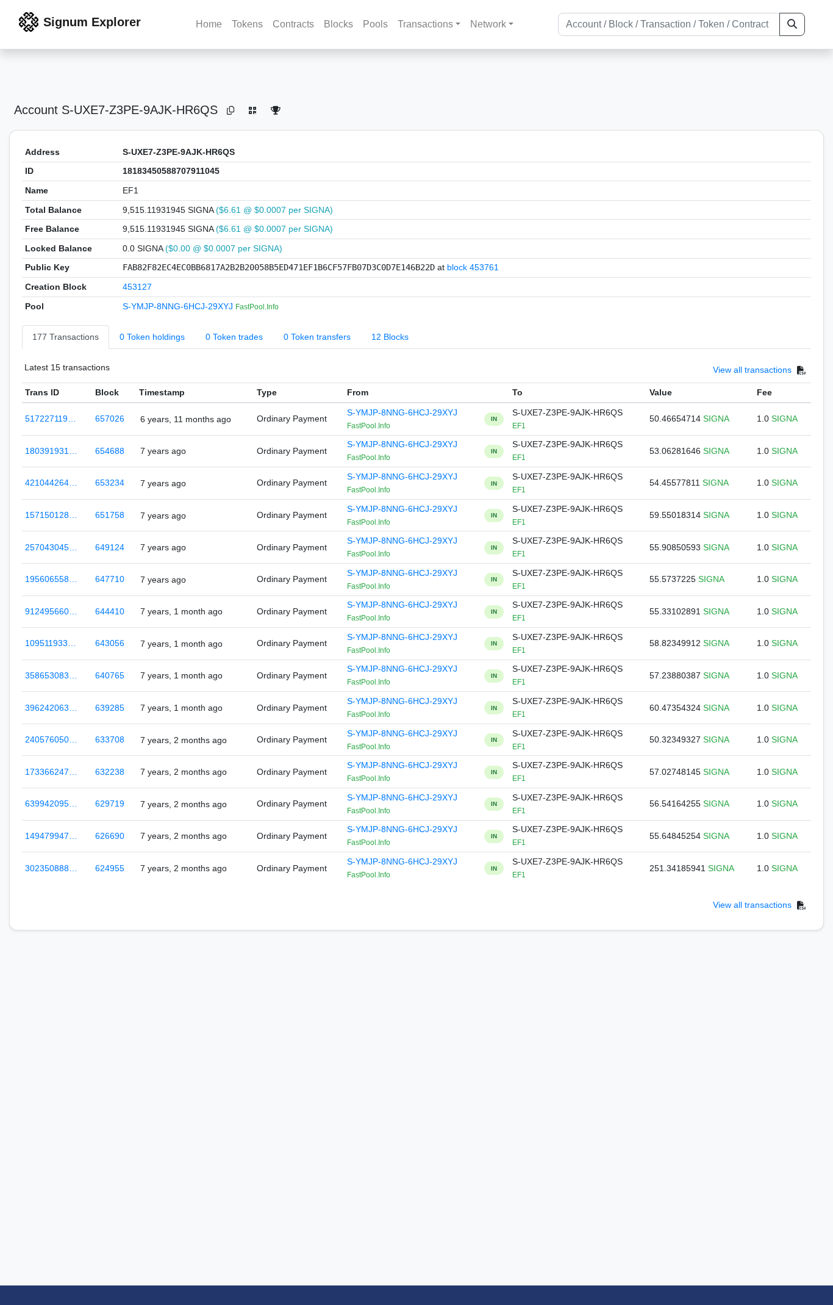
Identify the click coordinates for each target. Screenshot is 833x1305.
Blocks (338, 24)
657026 (109, 418)
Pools (375, 24)
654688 (109, 451)
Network (488, 24)
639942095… (51, 803)
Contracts (293, 24)
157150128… (51, 515)
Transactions (425, 24)
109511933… (50, 643)
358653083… (51, 675)
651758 (109, 515)
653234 (109, 482)
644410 (109, 611)
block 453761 (473, 267)
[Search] (792, 24)
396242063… (51, 708)
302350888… (51, 868)
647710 (109, 579)
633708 (109, 739)
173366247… (51, 772)
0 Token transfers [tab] (317, 337)
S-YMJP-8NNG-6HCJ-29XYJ (179, 306)
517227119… (50, 418)
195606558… (51, 579)
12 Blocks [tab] (390, 337)
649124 (109, 547)
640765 (109, 675)
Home (209, 24)
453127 (137, 287)
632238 (109, 772)
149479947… (51, 836)
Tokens (247, 24)
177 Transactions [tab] (65, 337)
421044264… (51, 482)
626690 (109, 836)
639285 (109, 708)
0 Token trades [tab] (234, 337)
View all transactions (752, 370)
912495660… (51, 611)
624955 (109, 868)
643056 (109, 643)
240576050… (51, 739)
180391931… (51, 451)
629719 (109, 803)
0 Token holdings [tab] (152, 337)
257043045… (51, 547)
